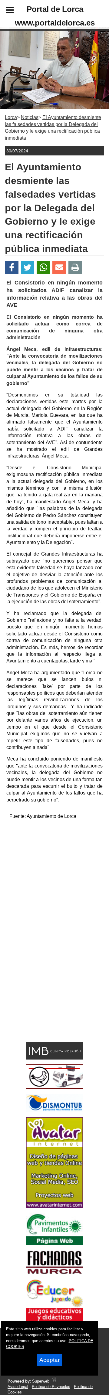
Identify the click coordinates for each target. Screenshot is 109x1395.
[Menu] (5, 11)
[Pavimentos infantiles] (54, 1243)
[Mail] (59, 267)
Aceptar (49, 1360)
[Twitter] (27, 267)
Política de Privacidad (51, 1386)
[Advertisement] (54, 879)
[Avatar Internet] (54, 1206)
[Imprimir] (75, 267)
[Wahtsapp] (43, 267)
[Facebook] (11, 267)
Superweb (40, 1381)
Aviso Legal (18, 1386)
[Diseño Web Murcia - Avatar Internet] (54, 1381)
